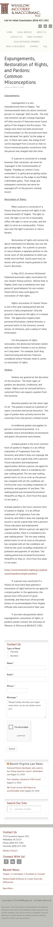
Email (10, 674)
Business (14, 656)
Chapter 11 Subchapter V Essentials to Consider (24, 874)
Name (10, 663)
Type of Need (13, 648)
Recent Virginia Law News (26, 764)
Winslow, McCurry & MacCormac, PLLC (26, 8)
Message (12, 697)
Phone (11, 686)
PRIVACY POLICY (10, 850)
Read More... (8, 888)
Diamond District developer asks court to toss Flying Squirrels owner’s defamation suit (25, 771)
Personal (14, 652)
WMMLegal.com (26, 900)
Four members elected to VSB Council (24, 779)
